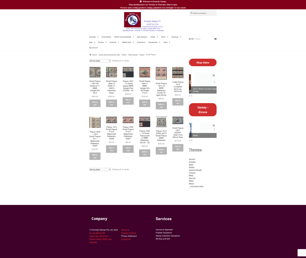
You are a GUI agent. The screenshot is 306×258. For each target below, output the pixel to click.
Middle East (126, 42)
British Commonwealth (123, 37)
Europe (101, 42)
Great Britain (106, 37)
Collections (141, 42)
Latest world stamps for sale (109, 54)
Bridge (191, 167)
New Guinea (133, 54)
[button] (191, 82)
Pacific (152, 37)
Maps (191, 175)
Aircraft (192, 159)
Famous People (195, 170)
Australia (92, 37)
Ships (191, 180)
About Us (125, 229)
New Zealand (142, 37)
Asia (90, 42)
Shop (165, 42)
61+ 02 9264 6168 (97, 232)
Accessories (153, 42)
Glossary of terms (128, 232)
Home (94, 54)
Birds (191, 164)
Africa (163, 37)
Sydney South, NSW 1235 (100, 239)
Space (191, 183)
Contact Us (126, 239)
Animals (192, 162)
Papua (141, 54)
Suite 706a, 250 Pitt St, (99, 236)
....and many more (196, 186)
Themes (195, 149)
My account (93, 47)
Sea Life (192, 178)
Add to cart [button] (95, 103)
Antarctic (113, 42)
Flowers (192, 172)
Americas (174, 37)
